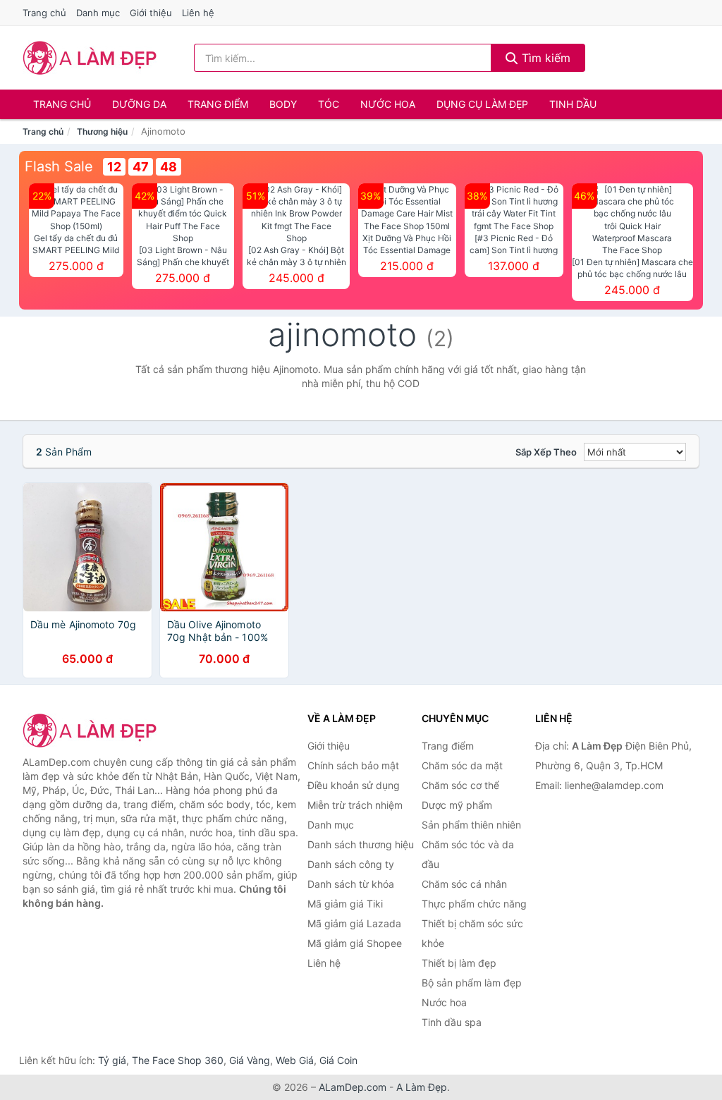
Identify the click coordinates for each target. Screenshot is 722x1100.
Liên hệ (198, 12)
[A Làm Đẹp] (93, 730)
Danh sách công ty (350, 864)
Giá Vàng (249, 1060)
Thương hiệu (102, 131)
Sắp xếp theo (546, 452)
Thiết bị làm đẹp (459, 963)
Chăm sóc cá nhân (464, 884)
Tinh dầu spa (452, 1022)
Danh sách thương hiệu (360, 844)
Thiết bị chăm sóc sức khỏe (472, 933)
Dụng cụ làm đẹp (482, 104)
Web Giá (295, 1060)
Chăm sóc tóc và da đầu (468, 854)
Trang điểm (218, 104)
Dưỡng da (139, 104)
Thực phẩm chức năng (474, 904)
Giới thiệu (151, 12)
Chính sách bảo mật (353, 765)
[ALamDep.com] (90, 57)
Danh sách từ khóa (350, 884)
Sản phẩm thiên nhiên (471, 825)
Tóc (328, 104)
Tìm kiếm (544, 58)
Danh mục (98, 12)
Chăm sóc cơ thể (460, 785)
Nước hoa (387, 104)
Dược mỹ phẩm (457, 805)
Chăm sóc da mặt (462, 765)
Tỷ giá (112, 1060)
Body (283, 104)
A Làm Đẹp (421, 1087)
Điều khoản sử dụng (353, 785)
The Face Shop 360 (178, 1060)
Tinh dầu (572, 104)
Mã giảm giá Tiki (345, 904)
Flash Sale (59, 166)
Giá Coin (338, 1060)
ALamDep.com (352, 1087)
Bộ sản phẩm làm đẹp (472, 983)
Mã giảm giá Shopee (354, 943)
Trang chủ (44, 12)
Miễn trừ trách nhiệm (355, 805)
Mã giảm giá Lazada (354, 923)
